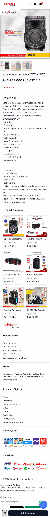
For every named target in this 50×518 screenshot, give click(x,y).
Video (5, 408)
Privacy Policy (8, 419)
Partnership (7, 401)
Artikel (5, 411)
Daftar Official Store (11, 404)
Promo (6, 397)
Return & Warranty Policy (13, 422)
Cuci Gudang (8, 415)
